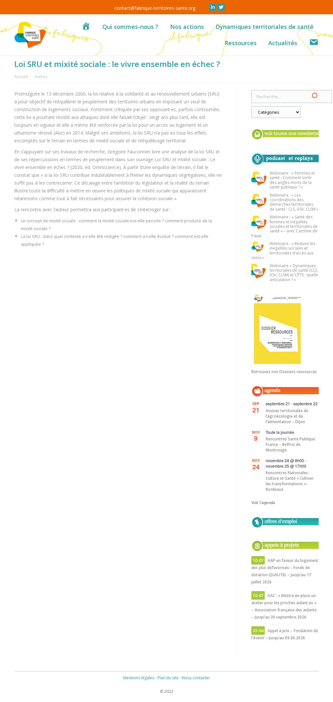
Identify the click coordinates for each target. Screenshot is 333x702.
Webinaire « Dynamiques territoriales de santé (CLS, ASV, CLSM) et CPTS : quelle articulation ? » (294, 273)
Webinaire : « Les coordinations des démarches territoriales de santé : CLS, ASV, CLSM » (294, 202)
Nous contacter (196, 678)
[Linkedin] (212, 7)
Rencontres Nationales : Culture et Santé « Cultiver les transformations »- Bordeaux (290, 481)
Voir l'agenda (263, 502)
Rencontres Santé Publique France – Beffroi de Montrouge (290, 444)
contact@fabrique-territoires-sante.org (154, 8)
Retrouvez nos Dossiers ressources (284, 371)
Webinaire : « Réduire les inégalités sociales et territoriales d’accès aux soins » (283, 250)
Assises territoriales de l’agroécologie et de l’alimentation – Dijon (287, 416)
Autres (40, 76)
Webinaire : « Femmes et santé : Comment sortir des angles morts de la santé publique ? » (292, 180)
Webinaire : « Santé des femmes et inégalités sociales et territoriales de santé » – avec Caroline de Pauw (284, 226)
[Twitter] (221, 7)
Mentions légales (138, 678)
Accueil (21, 76)
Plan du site (168, 678)
